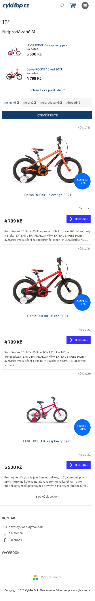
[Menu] (85, 5)
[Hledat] (61, 5)
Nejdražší (29, 103)
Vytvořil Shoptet (52, 577)
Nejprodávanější (51, 103)
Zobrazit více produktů (45, 90)
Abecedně (73, 103)
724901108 (16, 533)
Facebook (15, 540)
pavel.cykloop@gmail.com (26, 527)
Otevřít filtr (47, 115)
